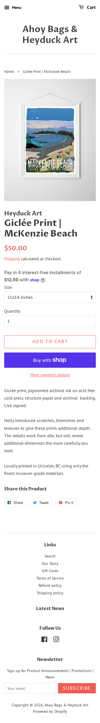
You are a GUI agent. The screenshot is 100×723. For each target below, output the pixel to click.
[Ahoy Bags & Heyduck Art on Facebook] (44, 640)
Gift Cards (50, 570)
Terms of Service (50, 578)
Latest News (50, 609)
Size (8, 287)
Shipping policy (50, 592)
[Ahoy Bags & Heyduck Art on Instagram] (56, 640)
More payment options (50, 374)
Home (9, 72)
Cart (91, 7)
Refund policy (50, 585)
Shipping (12, 258)
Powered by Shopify (50, 711)
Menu (16, 7)
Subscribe (77, 688)
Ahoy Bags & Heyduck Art (50, 34)
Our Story (50, 563)
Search (50, 556)
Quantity (12, 311)
